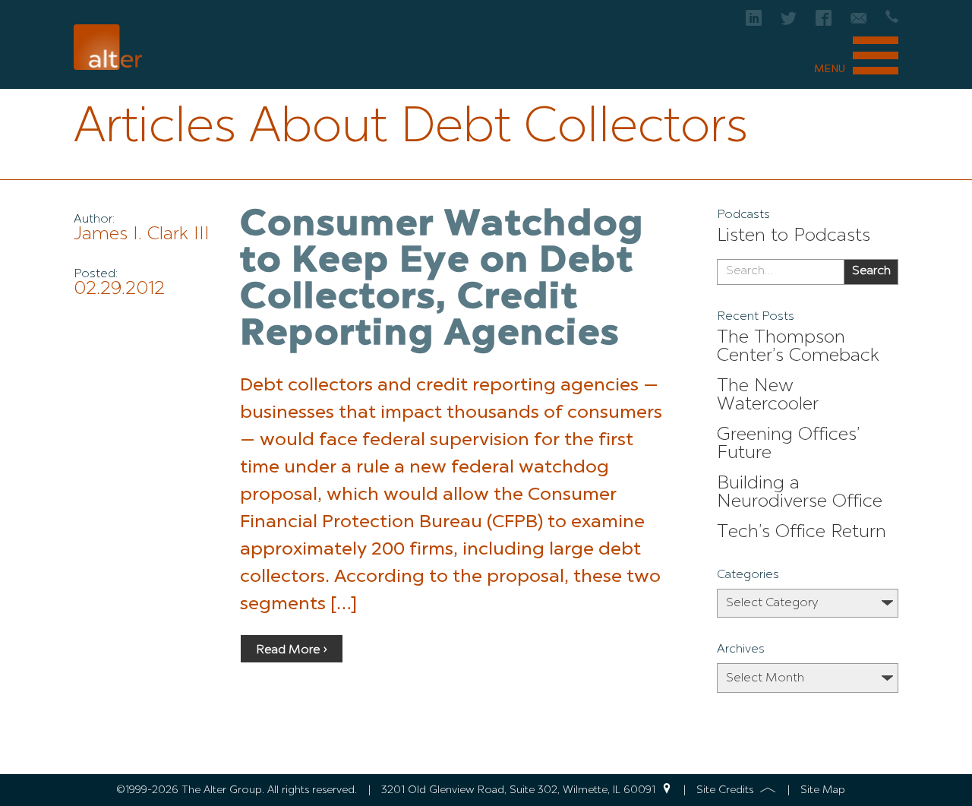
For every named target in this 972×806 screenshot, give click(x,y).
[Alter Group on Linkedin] (754, 22)
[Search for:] (780, 272)
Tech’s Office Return (801, 532)
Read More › (291, 650)
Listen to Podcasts (793, 236)
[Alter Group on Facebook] (824, 22)
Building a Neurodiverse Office (799, 493)
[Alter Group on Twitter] (789, 22)
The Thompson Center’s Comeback (798, 347)
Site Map (822, 790)
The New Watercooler (768, 396)
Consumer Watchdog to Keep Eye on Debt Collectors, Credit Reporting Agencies (442, 280)
